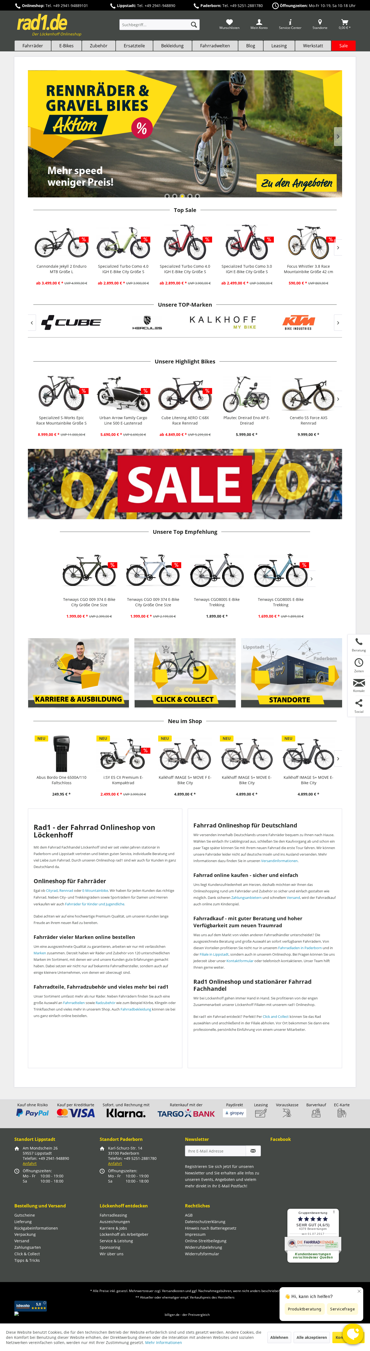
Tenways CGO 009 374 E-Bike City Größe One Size (89, 602)
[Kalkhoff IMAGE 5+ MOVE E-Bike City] (247, 754)
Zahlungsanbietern (246, 897)
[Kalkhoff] (185, 322)
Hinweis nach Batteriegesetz (210, 1228)
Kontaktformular (240, 960)
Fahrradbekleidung (136, 1009)
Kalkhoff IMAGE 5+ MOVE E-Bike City (247, 780)
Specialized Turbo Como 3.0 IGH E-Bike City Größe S (247, 269)
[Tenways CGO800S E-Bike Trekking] (217, 570)
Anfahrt (30, 1163)
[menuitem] (159, 27)
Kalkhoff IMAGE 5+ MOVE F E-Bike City (185, 780)
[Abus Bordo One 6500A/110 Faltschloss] (61, 754)
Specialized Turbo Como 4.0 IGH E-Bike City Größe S (123, 269)
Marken (40, 953)
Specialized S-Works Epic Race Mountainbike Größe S (61, 420)
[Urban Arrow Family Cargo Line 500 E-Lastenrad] (123, 394)
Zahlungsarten (27, 1247)
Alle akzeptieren (312, 1337)
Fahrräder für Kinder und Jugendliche (94, 904)
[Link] (185, 133)
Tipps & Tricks (27, 1260)
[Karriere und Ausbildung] (78, 673)
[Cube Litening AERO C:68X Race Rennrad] (185, 394)
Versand (293, 897)
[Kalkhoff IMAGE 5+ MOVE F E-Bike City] (185, 754)
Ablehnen (279, 1337)
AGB (189, 1215)
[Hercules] (110, 322)
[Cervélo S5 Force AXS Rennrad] (308, 394)
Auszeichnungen (115, 1221)
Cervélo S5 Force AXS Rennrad (308, 420)
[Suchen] (194, 24)
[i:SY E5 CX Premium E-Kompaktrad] (123, 754)
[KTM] (261, 322)
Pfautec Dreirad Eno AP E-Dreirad (246, 420)
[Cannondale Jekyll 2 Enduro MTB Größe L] (61, 242)
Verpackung (25, 1234)
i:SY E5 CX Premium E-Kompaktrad (123, 780)
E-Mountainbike (95, 890)
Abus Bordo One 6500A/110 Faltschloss (61, 780)
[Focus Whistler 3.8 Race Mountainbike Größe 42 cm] (308, 242)
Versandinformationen (279, 860)
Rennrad (66, 890)
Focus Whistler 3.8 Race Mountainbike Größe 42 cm (308, 269)
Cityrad (52, 890)
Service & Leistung (116, 1240)
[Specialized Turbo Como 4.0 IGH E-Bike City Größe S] (123, 242)
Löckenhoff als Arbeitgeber (124, 1234)
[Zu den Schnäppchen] (185, 484)
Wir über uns (112, 1253)
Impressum (195, 1234)
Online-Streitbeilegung (205, 1240)
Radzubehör (105, 1002)
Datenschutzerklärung (205, 1221)
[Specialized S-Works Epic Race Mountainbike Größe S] (61, 394)
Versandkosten (173, 1291)
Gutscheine (24, 1215)
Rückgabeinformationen (36, 1228)
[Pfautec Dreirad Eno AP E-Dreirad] (247, 394)
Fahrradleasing (113, 1215)
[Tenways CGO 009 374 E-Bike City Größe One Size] (89, 570)
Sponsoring (110, 1247)
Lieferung (23, 1221)
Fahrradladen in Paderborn (300, 947)
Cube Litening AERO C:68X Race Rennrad (185, 420)
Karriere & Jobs (113, 1228)
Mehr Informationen (163, 1342)
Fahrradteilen (74, 1002)
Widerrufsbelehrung (203, 1247)
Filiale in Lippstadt (214, 954)
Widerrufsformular (202, 1253)
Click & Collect (27, 1253)
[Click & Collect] (185, 673)
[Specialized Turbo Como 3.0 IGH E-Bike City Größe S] (247, 242)
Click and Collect (276, 1016)
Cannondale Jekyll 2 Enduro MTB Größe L (61, 269)
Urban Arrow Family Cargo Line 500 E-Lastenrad (123, 420)
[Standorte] (291, 673)
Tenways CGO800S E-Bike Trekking (217, 602)
